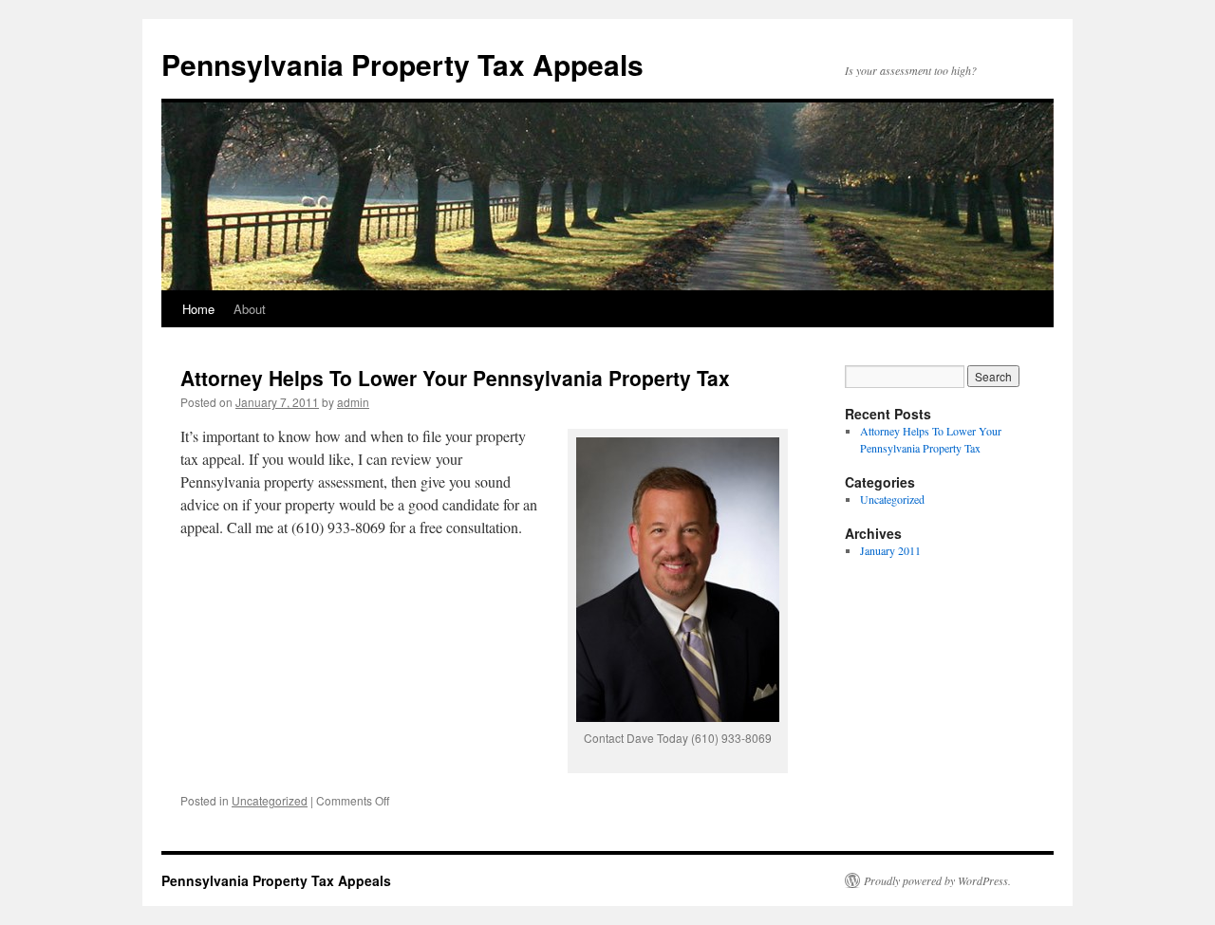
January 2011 (890, 550)
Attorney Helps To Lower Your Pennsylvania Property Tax (455, 377)
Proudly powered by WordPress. (937, 880)
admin (353, 402)
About (250, 309)
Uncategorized (270, 800)
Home (198, 309)
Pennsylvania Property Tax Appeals (402, 64)
